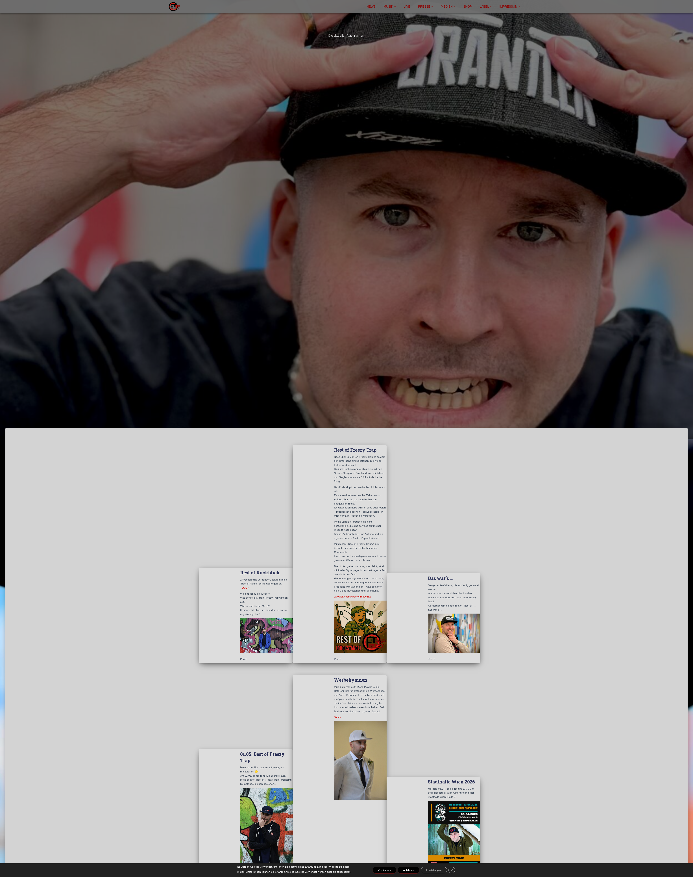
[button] (395, 6)
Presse (424, 6)
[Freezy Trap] (174, 6)
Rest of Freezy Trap (355, 450)
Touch (337, 717)
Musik (388, 6)
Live (407, 6)
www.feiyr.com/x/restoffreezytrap (352, 596)
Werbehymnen (350, 680)
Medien (447, 6)
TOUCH (244, 587)
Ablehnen (408, 870)
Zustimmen (384, 870)
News (371, 6)
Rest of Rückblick (260, 573)
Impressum (508, 6)
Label (485, 6)
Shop (467, 6)
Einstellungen (253, 871)
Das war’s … (440, 578)
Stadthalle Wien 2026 (451, 782)
